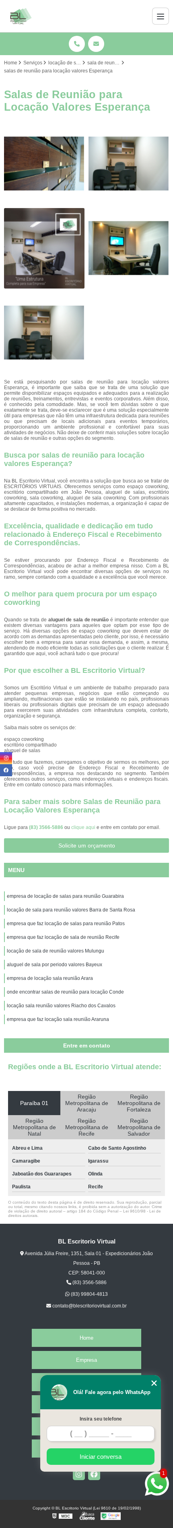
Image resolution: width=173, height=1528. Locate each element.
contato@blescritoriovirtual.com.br (89, 1306)
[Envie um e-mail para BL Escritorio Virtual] (96, 44)
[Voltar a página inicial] (21, 16)
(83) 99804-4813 (89, 1294)
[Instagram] (79, 1474)
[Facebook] (94, 1474)
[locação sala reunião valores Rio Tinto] (44, 333)
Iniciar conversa (101, 1456)
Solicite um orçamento (86, 845)
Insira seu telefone (101, 1419)
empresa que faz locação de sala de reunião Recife (63, 937)
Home (86, 1338)
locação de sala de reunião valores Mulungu (55, 951)
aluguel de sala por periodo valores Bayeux (54, 964)
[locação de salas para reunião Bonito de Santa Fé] (44, 164)
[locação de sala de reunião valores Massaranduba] (44, 248)
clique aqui (83, 827)
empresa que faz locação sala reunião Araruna (58, 1019)
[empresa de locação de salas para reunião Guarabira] (129, 164)
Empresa (86, 1360)
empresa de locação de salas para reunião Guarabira (65, 896)
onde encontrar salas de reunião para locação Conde (65, 992)
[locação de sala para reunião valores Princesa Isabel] (129, 248)
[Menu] (160, 16)
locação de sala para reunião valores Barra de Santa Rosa (71, 910)
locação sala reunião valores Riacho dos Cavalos (61, 1005)
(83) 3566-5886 (46, 827)
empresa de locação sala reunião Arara (50, 978)
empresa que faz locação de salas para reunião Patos (66, 923)
